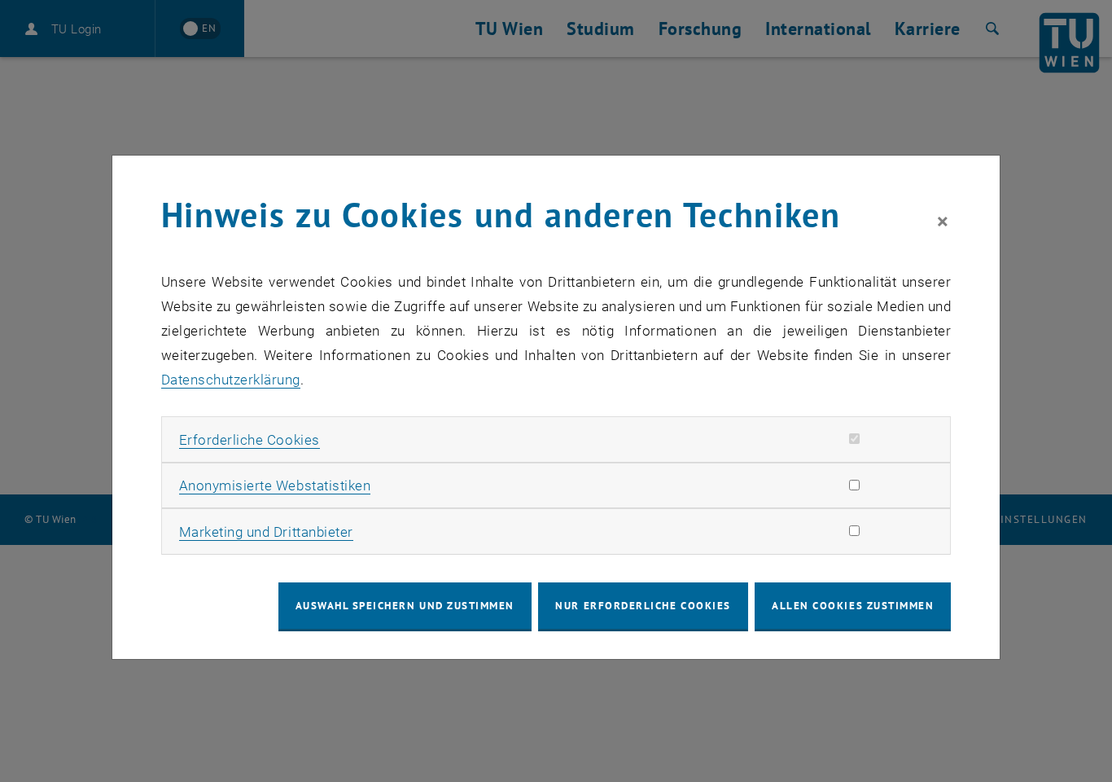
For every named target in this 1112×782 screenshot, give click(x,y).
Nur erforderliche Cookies (642, 606)
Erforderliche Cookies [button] (249, 440)
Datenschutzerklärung (230, 379)
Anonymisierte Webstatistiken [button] (274, 485)
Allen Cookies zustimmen (853, 606)
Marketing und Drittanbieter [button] (266, 532)
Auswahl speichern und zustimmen (405, 606)
